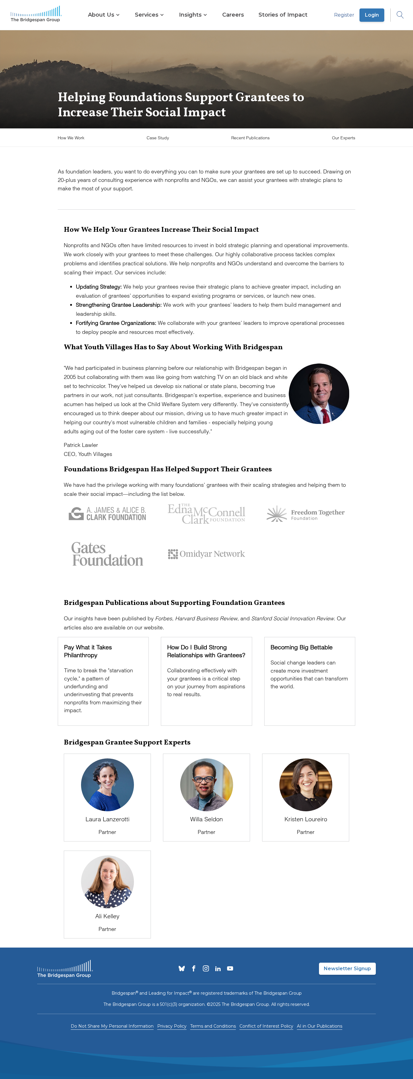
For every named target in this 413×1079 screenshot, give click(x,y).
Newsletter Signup (347, 968)
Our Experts (343, 138)
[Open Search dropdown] (397, 15)
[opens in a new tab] (182, 969)
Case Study (158, 138)
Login (372, 15)
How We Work (71, 138)
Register (344, 15)
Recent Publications (250, 138)
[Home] (36, 15)
